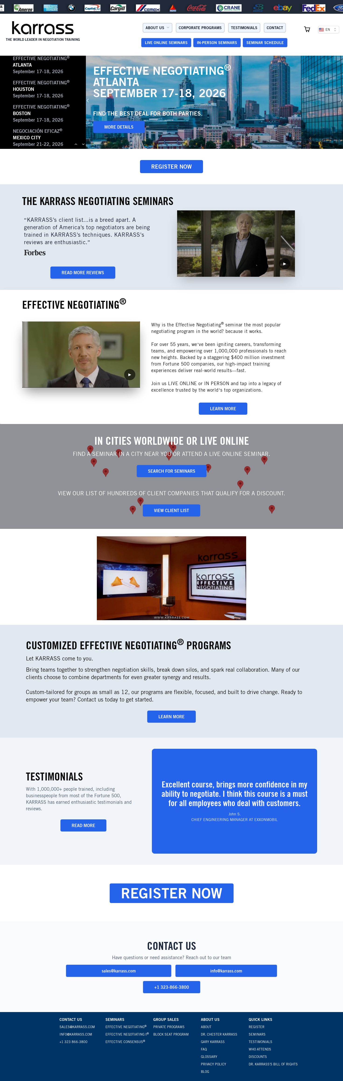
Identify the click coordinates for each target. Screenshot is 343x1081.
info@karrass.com (226, 970)
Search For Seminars (171, 471)
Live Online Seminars (166, 42)
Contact (275, 27)
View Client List (171, 510)
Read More (83, 825)
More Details (119, 127)
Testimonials (244, 27)
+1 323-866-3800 (171, 987)
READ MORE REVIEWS (83, 272)
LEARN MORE (171, 716)
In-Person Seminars (217, 42)
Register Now (171, 166)
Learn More (223, 408)
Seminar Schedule (265, 42)
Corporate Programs (200, 27)
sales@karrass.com (119, 970)
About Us (155, 27)
